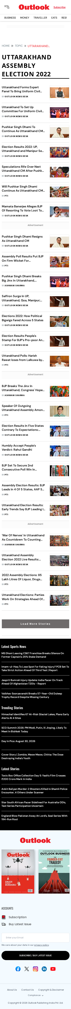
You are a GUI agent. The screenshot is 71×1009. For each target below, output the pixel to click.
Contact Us (27, 989)
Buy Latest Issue (20, 924)
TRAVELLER (40, 17)
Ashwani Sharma (15, 285)
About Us (12, 989)
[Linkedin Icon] (44, 969)
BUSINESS (10, 17)
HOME (6, 46)
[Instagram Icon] (35, 969)
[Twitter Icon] (27, 969)
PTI (6, 195)
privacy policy (41, 945)
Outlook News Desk (16, 96)
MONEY (24, 17)
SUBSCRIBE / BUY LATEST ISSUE (35, 955)
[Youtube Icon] (53, 969)
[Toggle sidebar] (9, 7)
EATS (54, 17)
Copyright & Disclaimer (51, 989)
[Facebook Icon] (18, 969)
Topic (19, 46)
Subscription (18, 917)
